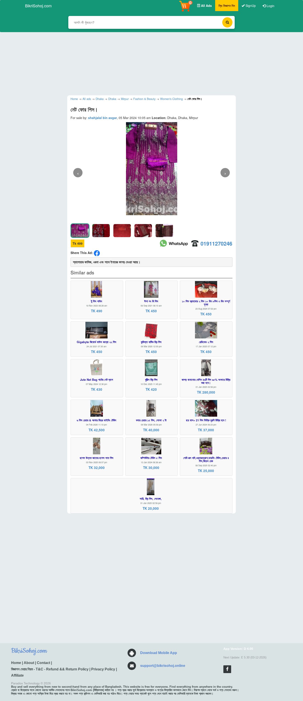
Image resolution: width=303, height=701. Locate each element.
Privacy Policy (103, 669)
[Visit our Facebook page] (227, 669)
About (29, 663)
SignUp (250, 5)
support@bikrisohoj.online (162, 666)
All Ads (206, 5)
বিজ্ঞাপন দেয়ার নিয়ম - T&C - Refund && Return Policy (50, 669)
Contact (43, 663)
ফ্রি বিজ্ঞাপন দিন (226, 5)
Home (16, 663)
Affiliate (17, 675)
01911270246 (216, 243)
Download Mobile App (158, 653)
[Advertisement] (148, 63)
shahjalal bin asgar (102, 117)
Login (270, 6)
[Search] (227, 22)
